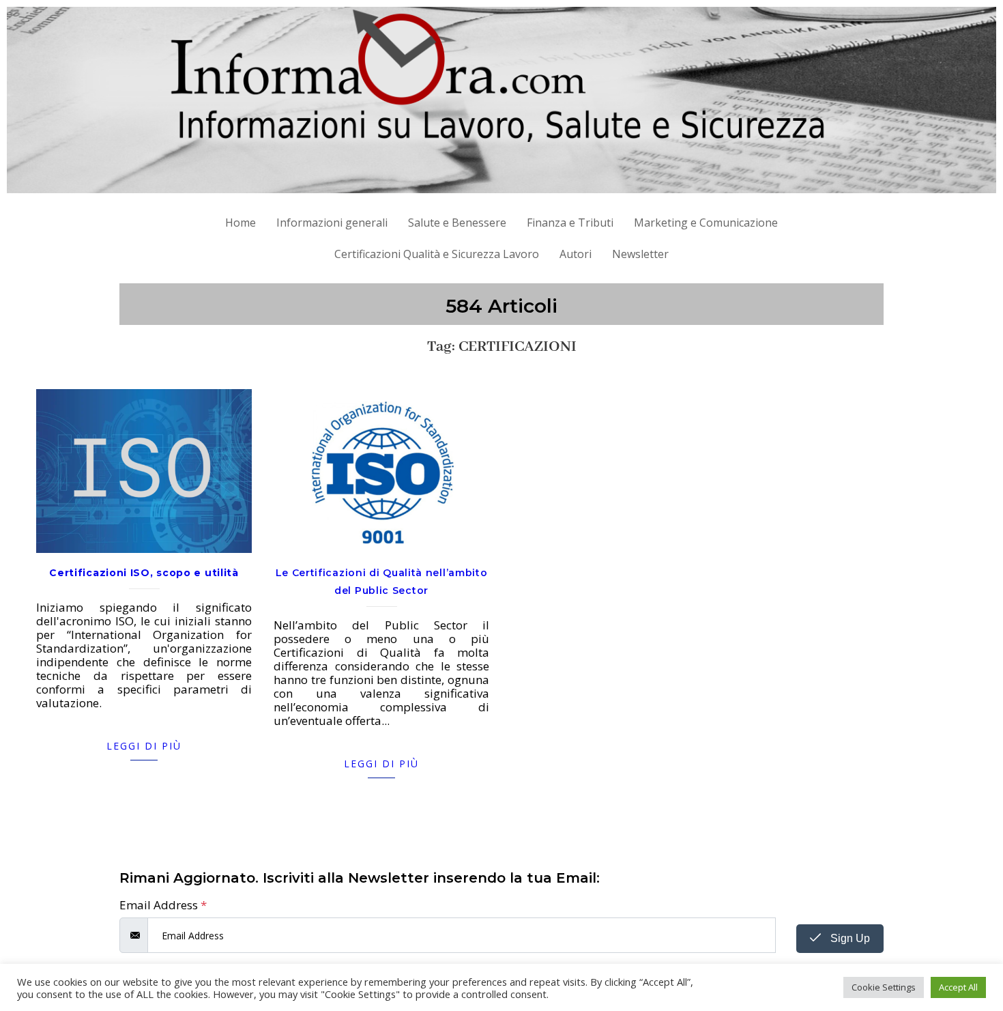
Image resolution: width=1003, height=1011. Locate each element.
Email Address (163, 905)
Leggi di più (143, 745)
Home (240, 222)
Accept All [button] (958, 987)
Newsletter (640, 253)
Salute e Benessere (457, 222)
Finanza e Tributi (570, 222)
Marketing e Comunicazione (706, 222)
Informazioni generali (332, 222)
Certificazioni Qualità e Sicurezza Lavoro (436, 253)
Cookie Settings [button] (884, 987)
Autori (575, 253)
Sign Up (849, 938)
